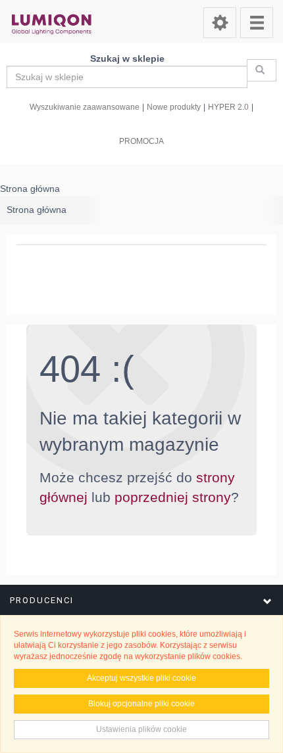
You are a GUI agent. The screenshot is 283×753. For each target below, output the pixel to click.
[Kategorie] (256, 22)
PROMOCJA (141, 141)
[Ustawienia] (219, 22)
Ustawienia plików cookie (141, 729)
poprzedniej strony (173, 497)
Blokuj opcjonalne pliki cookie (141, 703)
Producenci (42, 600)
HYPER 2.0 (228, 107)
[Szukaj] (261, 70)
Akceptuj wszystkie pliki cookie (141, 678)
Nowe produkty (174, 107)
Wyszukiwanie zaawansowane (85, 107)
